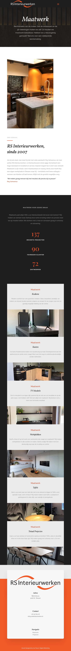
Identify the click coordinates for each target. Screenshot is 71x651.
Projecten (35, 634)
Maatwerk (35, 632)
